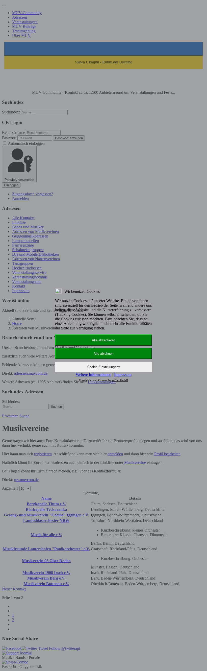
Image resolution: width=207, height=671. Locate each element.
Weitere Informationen (93, 374)
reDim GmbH (120, 380)
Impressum (123, 374)
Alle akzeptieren (103, 340)
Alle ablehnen (103, 353)
